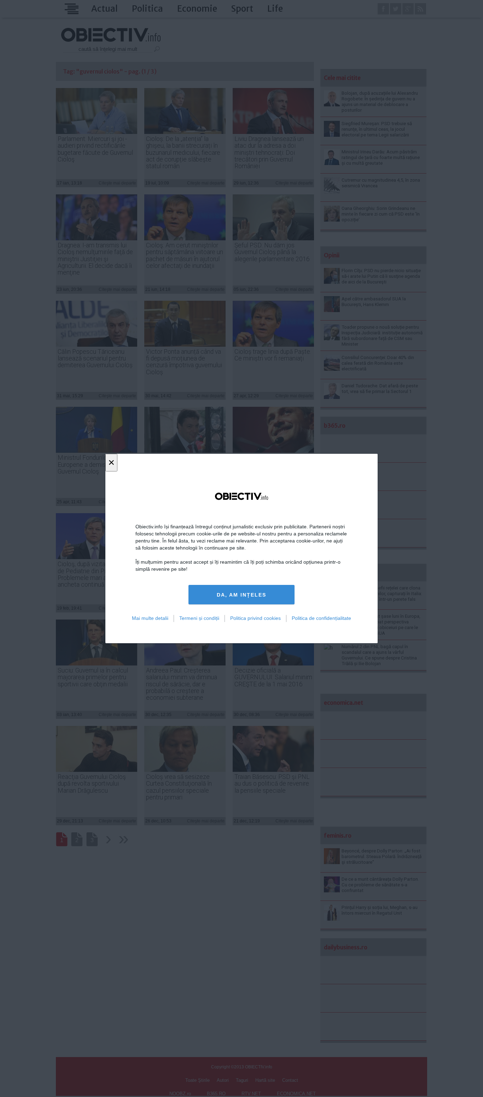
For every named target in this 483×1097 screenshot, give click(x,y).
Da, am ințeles (241, 595)
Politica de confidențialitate (321, 618)
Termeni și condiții (199, 618)
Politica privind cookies (255, 618)
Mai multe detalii (150, 618)
